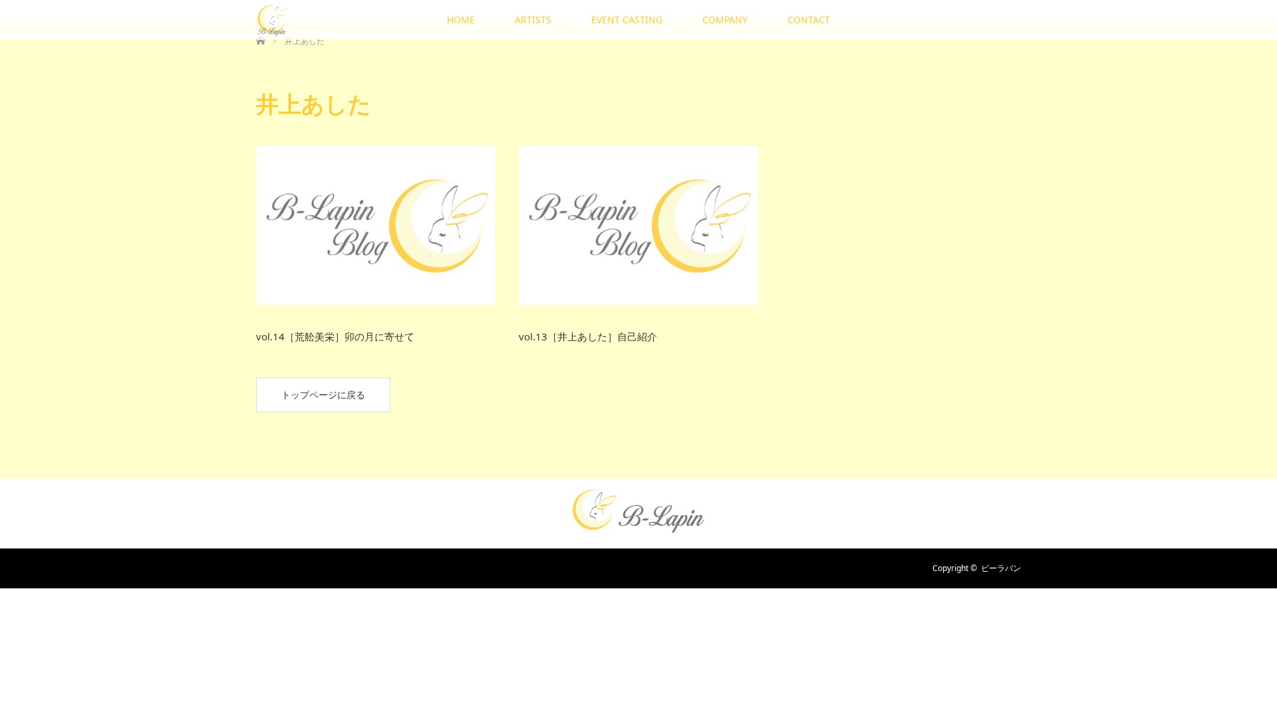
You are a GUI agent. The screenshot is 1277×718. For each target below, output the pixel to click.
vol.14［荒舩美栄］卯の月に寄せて (335, 336)
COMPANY (725, 19)
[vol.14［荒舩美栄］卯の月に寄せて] (376, 225)
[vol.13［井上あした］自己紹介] (638, 225)
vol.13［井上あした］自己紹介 (588, 336)
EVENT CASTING (626, 19)
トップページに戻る (323, 394)
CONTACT (808, 19)
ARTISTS (533, 19)
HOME (461, 19)
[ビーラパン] (638, 528)
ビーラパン (1001, 568)
